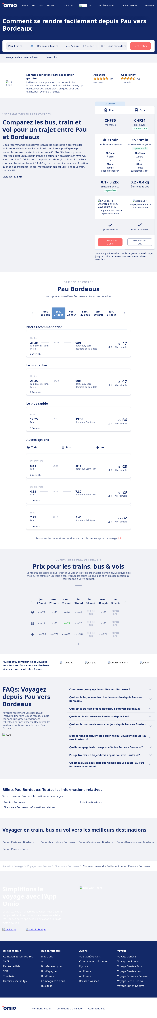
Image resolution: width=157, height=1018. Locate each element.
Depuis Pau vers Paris (15, 849)
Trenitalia (8, 976)
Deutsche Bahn (12, 966)
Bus (34, 5)
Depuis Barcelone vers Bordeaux (135, 842)
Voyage (19, 866)
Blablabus (47, 956)
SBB (5, 971)
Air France (85, 971)
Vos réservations (106, 5)
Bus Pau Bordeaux (14, 802)
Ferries (50, 5)
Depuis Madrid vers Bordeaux (57, 842)
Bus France (47, 976)
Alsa (43, 961)
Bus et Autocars (51, 950)
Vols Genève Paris (90, 956)
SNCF (6, 961)
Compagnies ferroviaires (18, 956)
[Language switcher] (85, 5)
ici (119, 538)
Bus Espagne (49, 971)
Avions (83, 950)
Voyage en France (128, 961)
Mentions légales (42, 1008)
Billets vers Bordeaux (67, 866)
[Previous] (31, 601)
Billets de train (12, 950)
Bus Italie (46, 986)
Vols (41, 5)
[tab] (43, 447)
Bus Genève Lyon (51, 966)
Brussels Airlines (89, 981)
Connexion (149, 5)
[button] (72, 46)
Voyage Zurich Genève (130, 986)
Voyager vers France (39, 866)
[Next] (124, 313)
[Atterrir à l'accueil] (12, 5)
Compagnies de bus (53, 981)
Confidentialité (96, 1008)
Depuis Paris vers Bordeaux (18, 842)
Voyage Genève (126, 956)
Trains (25, 5)
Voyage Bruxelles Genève (132, 976)
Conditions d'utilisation (70, 1008)
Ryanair (83, 966)
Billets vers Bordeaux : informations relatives (29, 807)
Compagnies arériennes (93, 961)
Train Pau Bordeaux (91, 802)
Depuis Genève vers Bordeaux (95, 842)
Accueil (6, 866)
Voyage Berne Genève (130, 981)
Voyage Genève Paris (130, 966)
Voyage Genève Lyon (129, 971)
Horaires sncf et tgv (15, 981)
